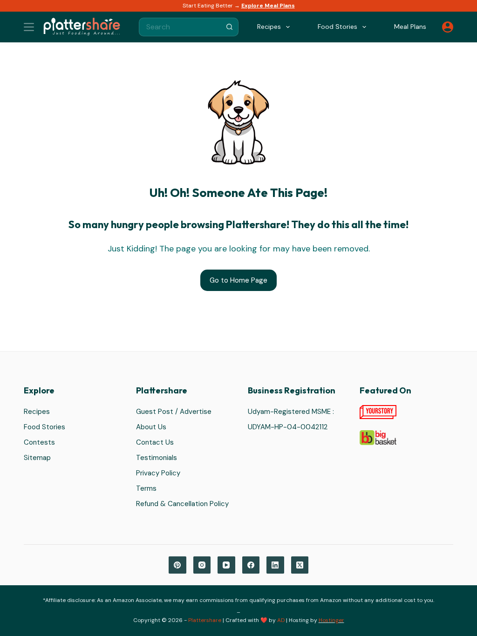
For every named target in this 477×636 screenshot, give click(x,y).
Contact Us (155, 442)
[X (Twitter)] (300, 565)
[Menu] (29, 27)
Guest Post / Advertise (173, 411)
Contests (39, 442)
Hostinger (331, 620)
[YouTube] (226, 565)
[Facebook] (251, 565)
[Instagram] (202, 565)
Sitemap (37, 457)
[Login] (447, 27)
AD (281, 620)
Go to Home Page (238, 280)
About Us (151, 427)
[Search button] (229, 27)
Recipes (37, 411)
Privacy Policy (158, 473)
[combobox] (179, 27)
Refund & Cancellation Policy (182, 503)
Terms (146, 488)
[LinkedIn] (275, 565)
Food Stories (44, 427)
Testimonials (156, 457)
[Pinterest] (177, 565)
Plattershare (204, 620)
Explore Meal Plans (268, 5)
